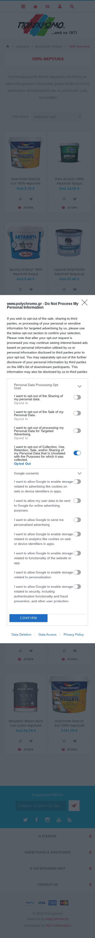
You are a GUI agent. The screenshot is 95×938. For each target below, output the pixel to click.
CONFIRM (28, 618)
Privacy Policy (74, 634)
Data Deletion (21, 634)
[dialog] (47, 469)
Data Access (47, 634)
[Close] (86, 304)
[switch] (77, 397)
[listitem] (47, 386)
